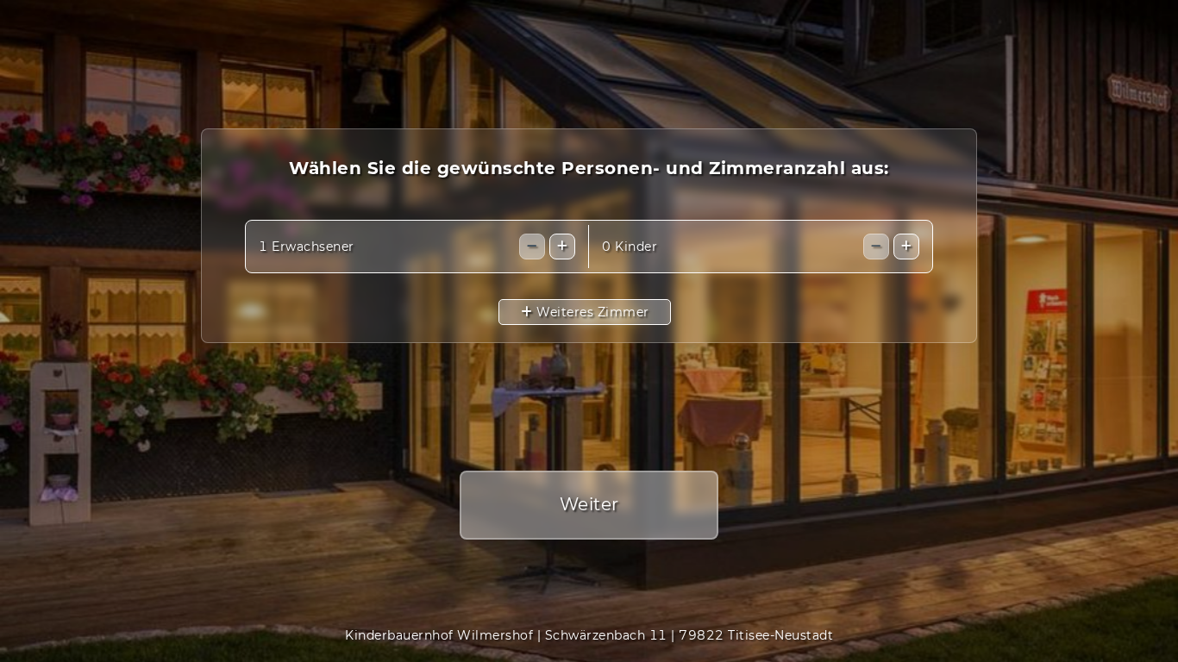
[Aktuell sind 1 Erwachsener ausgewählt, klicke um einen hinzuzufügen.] (562, 246)
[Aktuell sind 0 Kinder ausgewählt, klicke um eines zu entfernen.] (876, 246)
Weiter (589, 504)
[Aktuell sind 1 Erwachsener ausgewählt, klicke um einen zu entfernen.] (532, 246)
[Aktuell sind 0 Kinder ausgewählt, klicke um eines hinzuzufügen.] (906, 246)
